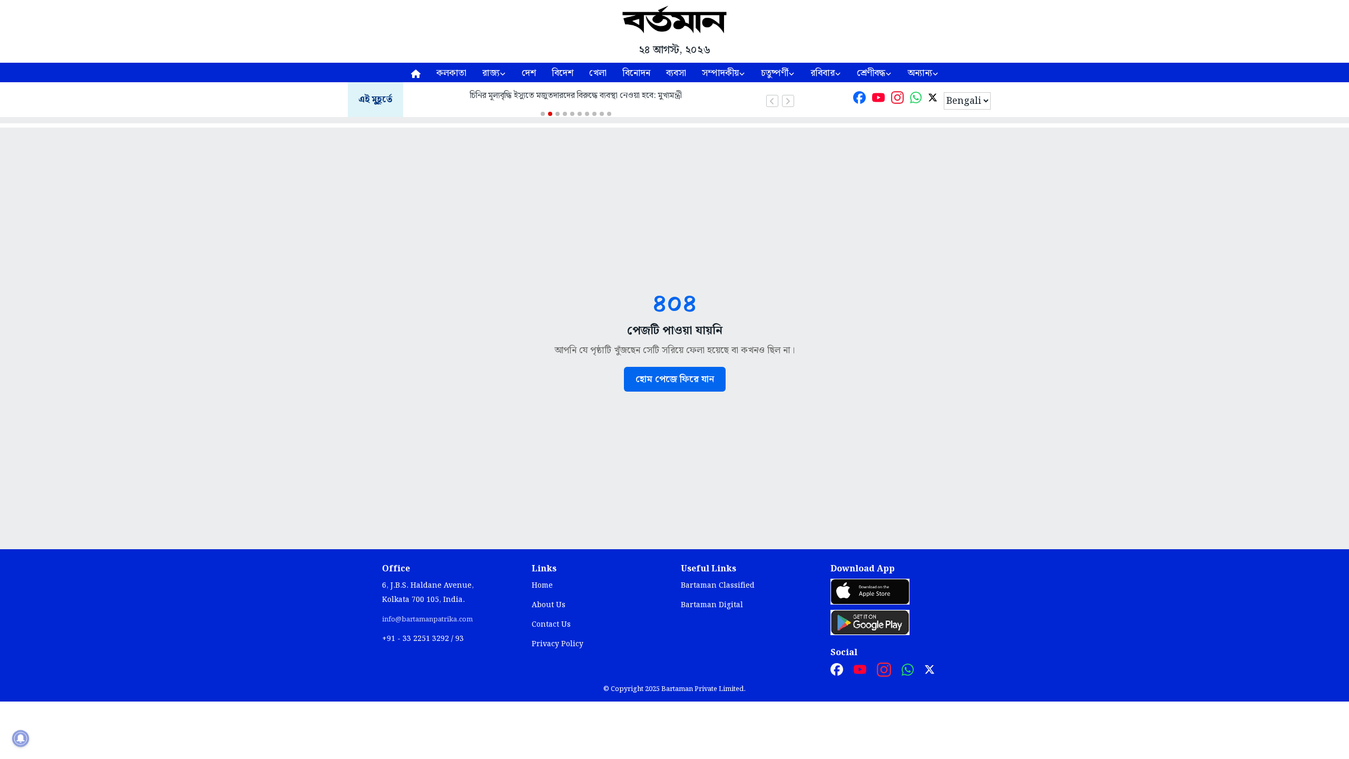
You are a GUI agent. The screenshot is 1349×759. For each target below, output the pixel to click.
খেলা (598, 73)
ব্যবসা (676, 73)
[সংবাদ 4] (565, 114)
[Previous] (772, 101)
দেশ (529, 73)
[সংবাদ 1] (543, 114)
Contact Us (551, 624)
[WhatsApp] (916, 100)
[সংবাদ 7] (587, 114)
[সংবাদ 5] (572, 114)
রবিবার (822, 73)
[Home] (415, 72)
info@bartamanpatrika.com (427, 619)
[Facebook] (859, 100)
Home (542, 585)
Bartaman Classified (718, 585)
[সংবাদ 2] (550, 114)
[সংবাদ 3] (557, 114)
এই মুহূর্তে (375, 99)
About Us (548, 605)
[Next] (788, 101)
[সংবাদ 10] (609, 114)
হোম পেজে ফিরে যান (675, 379)
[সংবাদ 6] (580, 114)
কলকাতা (451, 73)
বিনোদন (636, 73)
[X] (932, 100)
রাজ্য (491, 73)
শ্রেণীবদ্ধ (871, 73)
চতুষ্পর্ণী (774, 73)
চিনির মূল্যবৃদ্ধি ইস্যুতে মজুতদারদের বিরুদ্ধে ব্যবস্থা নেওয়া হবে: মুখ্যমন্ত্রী (576, 95)
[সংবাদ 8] (594, 114)
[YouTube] (878, 100)
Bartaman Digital (712, 605)
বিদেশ (562, 73)
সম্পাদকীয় (720, 73)
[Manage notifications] (20, 738)
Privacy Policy (557, 644)
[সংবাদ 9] (602, 114)
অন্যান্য (919, 73)
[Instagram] (897, 100)
